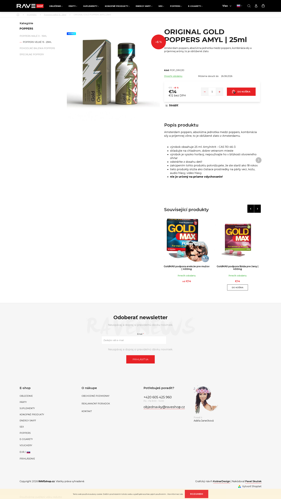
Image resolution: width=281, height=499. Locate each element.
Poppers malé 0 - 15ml (33, 36)
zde (181, 494)
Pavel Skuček (253, 481)
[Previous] (250, 209)
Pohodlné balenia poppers (37, 48)
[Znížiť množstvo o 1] (204, 92)
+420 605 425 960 (158, 397)
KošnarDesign (221, 481)
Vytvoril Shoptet (252, 486)
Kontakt (87, 411)
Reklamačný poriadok (96, 403)
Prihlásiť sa (140, 359)
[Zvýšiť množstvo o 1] (219, 92)
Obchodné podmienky (95, 396)
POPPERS (26, 28)
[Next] (257, 209)
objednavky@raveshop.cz (164, 407)
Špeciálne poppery (32, 54)
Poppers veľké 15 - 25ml (37, 42)
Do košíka (243, 91)
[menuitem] (56, 6)
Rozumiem (196, 494)
